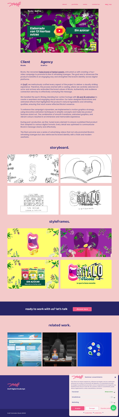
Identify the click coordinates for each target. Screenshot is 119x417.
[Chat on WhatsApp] (113, 408)
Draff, (25, 84)
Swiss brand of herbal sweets (51, 72)
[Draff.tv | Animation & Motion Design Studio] (14, 4)
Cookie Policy (88, 413)
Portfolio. (75, 4)
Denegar (92, 408)
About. (64, 4)
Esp (110, 4)
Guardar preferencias (108, 408)
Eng (106, 4)
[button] (115, 377)
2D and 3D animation (86, 97)
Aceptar (78, 408)
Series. (85, 4)
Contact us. (96, 4)
